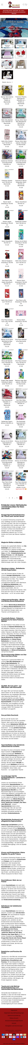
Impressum (14, 1010)
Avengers (16, 802)
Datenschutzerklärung (14, 1015)
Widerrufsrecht (14, 1018)
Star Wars (23, 802)
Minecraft (8, 804)
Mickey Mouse (5, 800)
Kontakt (14, 1023)
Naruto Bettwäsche (7, 637)
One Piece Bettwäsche (16, 635)
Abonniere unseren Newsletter (13, 1031)
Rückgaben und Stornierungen (14, 1026)
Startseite (14, 24)
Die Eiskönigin (15, 800)
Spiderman (9, 802)
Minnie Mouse (17, 799)
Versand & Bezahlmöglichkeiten (14, 1020)
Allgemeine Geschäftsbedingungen (14, 1013)
